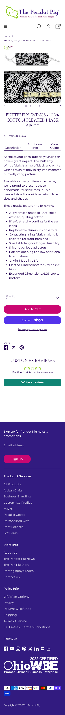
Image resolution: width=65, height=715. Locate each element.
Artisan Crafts (13, 490)
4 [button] (39, 106)
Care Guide (54, 146)
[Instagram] (18, 649)
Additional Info (35, 146)
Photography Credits (19, 571)
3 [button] (35, 106)
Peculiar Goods (14, 514)
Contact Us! (12, 577)
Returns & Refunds (17, 608)
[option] (32, 74)
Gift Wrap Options (16, 596)
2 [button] (30, 106)
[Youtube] (12, 649)
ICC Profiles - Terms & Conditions (27, 627)
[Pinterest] (24, 649)
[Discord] (42, 649)
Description (13, 147)
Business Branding (17, 496)
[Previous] (5, 106)
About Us (10, 552)
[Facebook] (6, 649)
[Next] (60, 106)
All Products (12, 484)
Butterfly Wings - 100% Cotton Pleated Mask (27, 40)
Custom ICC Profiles (18, 502)
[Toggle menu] (5, 26)
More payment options (32, 329)
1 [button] (26, 106)
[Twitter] (30, 649)
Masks (8, 508)
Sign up (17, 459)
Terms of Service (15, 621)
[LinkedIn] (36, 649)
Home (7, 36)
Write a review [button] (32, 382)
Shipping (10, 615)
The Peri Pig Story (16, 564)
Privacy (9, 602)
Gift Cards (11, 533)
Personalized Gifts (16, 521)
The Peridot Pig (31, 705)
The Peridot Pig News (19, 558)
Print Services (13, 527)
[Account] (48, 25)
